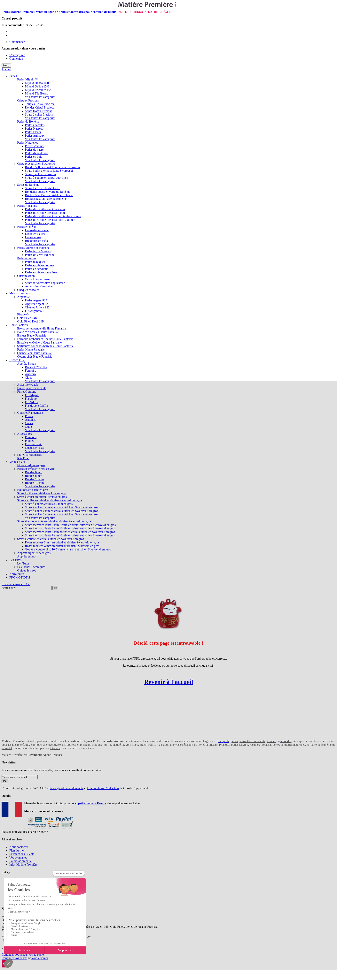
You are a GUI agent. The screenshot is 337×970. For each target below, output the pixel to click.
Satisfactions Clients (21, 854)
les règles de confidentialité (66, 788)
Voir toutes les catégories (40, 97)
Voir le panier (36, 954)
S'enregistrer (17, 55)
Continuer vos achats (14, 954)
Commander (17, 41)
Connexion (16, 58)
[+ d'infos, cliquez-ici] (49, 828)
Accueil (6, 69)
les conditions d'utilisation (103, 788)
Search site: (9, 587)
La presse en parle (20, 861)
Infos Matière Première (23, 864)
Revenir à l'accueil (168, 681)
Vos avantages (18, 857)
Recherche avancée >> (16, 584)
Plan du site (16, 850)
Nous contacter (18, 847)
